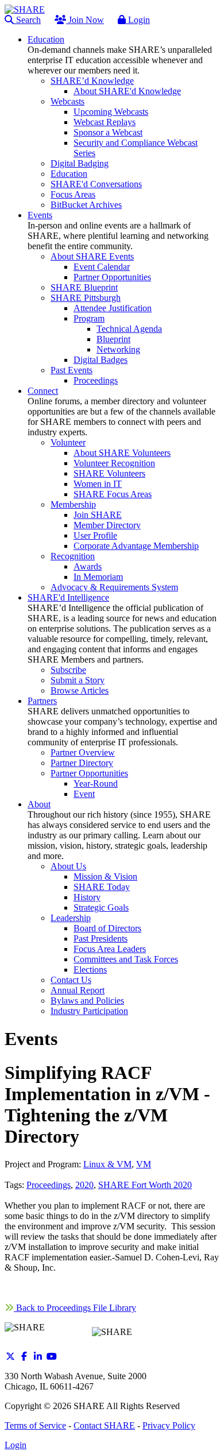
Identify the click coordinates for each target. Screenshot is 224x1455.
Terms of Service (35, 1425)
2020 (84, 1185)
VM (143, 1164)
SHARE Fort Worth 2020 (145, 1185)
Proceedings (48, 1185)
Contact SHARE (104, 1425)
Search (27, 20)
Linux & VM (107, 1164)
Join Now (85, 20)
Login (138, 20)
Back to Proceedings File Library (75, 1308)
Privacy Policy (168, 1425)
